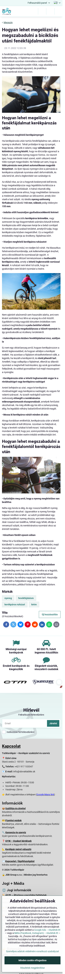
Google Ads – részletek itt (47, 930)
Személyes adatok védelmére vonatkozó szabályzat (32, 951)
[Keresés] (42, 11)
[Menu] (58, 11)
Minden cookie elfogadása (32, 960)
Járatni (53, 723)
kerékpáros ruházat (14, 604)
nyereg (8, 598)
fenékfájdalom (26, 598)
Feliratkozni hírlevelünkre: (31, 714)
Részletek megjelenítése (32, 968)
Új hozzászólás (50, 614)
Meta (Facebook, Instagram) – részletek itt (36, 933)
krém (34, 604)
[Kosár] (50, 11)
